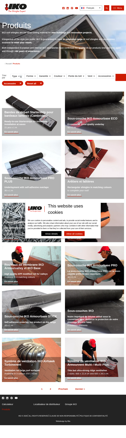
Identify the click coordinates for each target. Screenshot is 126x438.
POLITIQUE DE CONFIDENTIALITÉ (94, 416)
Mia (68, 421)
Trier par (4, 76)
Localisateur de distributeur (46, 404)
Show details (51, 234)
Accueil (8, 63)
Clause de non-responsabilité (64, 416)
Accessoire (10, 83)
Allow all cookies (74, 234)
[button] (17, 77)
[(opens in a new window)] (63, 8)
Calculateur (7, 404)
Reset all (31, 83)
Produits (6, 409)
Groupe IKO (71, 404)
